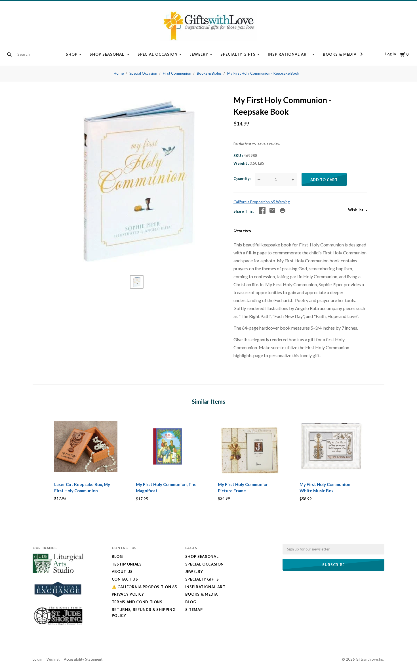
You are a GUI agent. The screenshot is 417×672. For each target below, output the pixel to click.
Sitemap (194, 609)
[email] (272, 210)
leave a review (268, 144)
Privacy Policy (128, 594)
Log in (390, 54)
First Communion (177, 73)
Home (119, 73)
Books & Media (340, 54)
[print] (282, 210)
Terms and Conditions (137, 602)
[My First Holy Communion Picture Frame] (249, 446)
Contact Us (125, 579)
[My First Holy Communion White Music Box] (331, 446)
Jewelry (199, 54)
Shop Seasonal (107, 54)
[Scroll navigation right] (361, 54)
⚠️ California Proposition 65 (144, 587)
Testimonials (127, 564)
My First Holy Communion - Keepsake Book (263, 73)
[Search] (9, 54)
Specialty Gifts (238, 54)
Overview (242, 230)
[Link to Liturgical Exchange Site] (58, 600)
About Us (122, 571)
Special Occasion (158, 54)
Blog (117, 556)
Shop (71, 54)
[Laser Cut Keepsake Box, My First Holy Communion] (85, 446)
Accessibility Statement (83, 659)
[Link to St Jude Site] (58, 624)
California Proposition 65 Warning (261, 202)
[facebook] (262, 210)
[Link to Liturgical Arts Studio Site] (58, 571)
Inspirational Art (289, 54)
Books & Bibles (209, 73)
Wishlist (356, 210)
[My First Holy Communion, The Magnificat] (167, 446)
